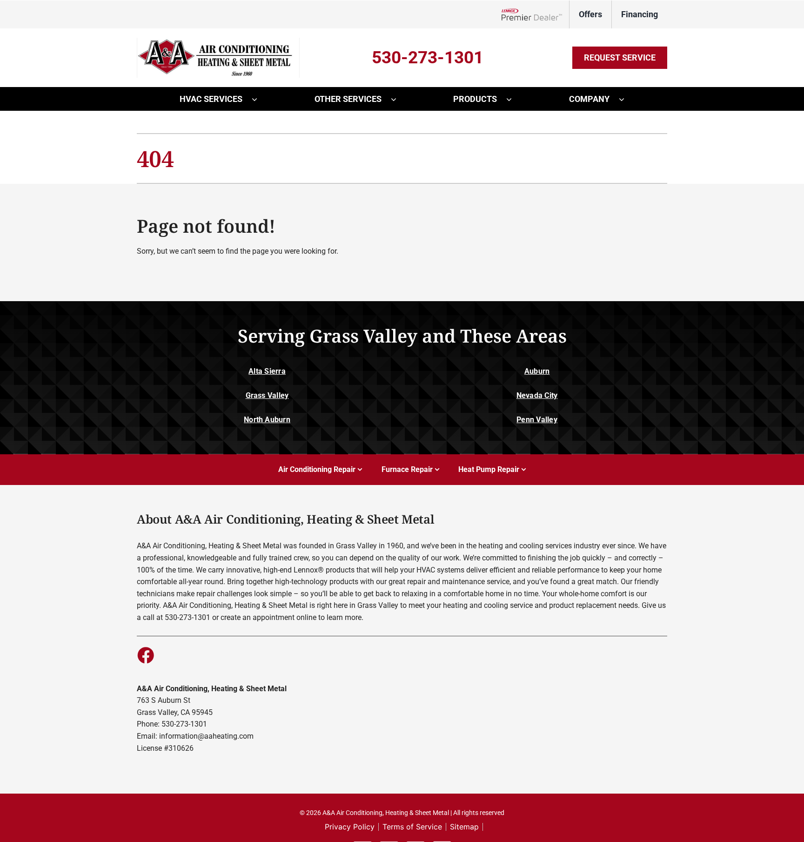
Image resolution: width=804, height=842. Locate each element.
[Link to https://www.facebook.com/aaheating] (145, 655)
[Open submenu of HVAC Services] (259, 99)
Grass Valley (267, 395)
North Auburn (267, 419)
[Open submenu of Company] (626, 99)
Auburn (536, 371)
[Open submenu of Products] (513, 99)
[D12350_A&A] (218, 41)
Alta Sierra (267, 371)
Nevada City (537, 395)
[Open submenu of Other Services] (398, 99)
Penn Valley (536, 419)
